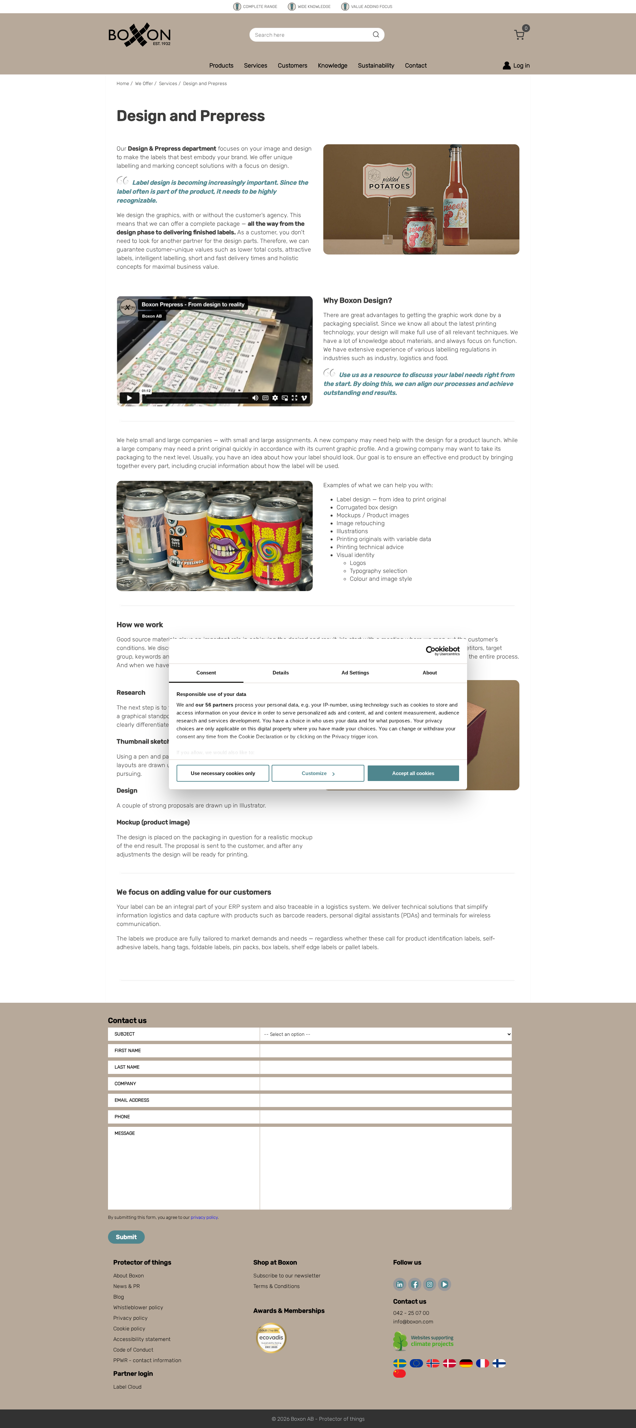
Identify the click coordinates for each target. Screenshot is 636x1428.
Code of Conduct (133, 1350)
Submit (126, 1237)
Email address (132, 1100)
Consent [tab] (206, 672)
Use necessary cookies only (223, 773)
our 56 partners (214, 705)
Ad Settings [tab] (355, 672)
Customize (314, 773)
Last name (127, 1067)
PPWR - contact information (147, 1360)
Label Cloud (127, 1387)
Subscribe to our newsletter (287, 1275)
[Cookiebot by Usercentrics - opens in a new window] (431, 651)
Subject (125, 1034)
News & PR (126, 1286)
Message (125, 1133)
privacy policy (204, 1217)
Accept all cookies (413, 773)
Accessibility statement (142, 1339)
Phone (122, 1117)
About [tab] (430, 672)
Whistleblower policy (138, 1307)
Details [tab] (281, 672)
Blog (118, 1297)
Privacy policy (130, 1318)
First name (128, 1050)
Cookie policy (129, 1328)
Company (125, 1083)
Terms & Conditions (276, 1286)
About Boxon (128, 1275)
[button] (519, 34)
